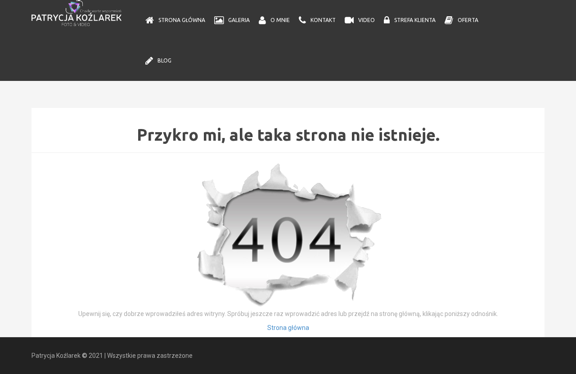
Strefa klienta (415, 20)
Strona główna (181, 20)
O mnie (280, 20)
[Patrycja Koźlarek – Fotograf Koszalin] (77, 12)
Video (366, 20)
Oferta (468, 20)
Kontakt (323, 20)
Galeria (239, 20)
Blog (164, 60)
